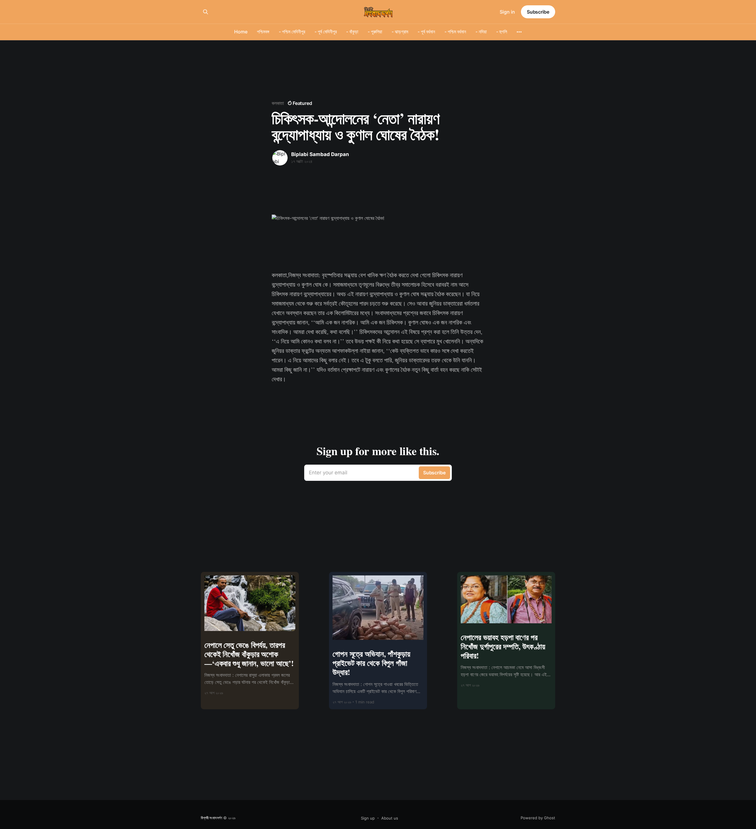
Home (240, 32)
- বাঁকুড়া (352, 32)
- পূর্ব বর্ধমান (426, 32)
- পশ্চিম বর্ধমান (455, 32)
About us (389, 818)
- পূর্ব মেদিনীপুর (326, 32)
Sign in (507, 12)
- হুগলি (501, 32)
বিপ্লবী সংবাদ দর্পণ (211, 817)
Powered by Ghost (538, 817)
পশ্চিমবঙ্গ (263, 32)
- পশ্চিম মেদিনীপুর (292, 32)
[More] (519, 31)
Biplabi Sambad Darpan (320, 154)
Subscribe (538, 12)
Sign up (368, 818)
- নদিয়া (481, 32)
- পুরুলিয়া (375, 32)
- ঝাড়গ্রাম (400, 32)
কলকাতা (278, 103)
